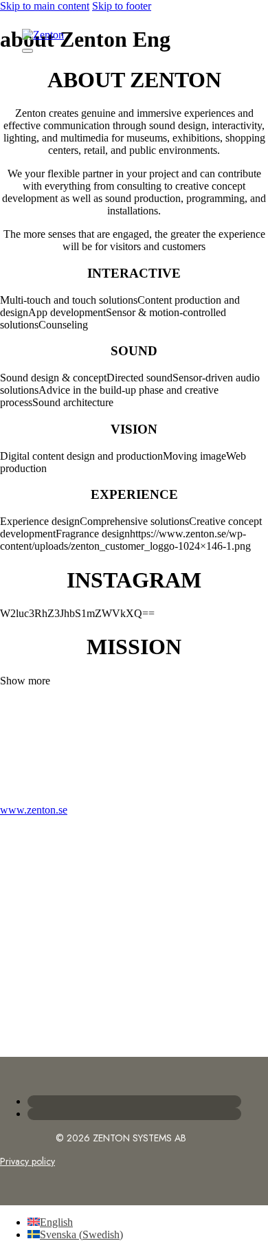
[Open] (27, 51)
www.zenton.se (33, 810)
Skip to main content (44, 6)
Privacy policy (27, 1161)
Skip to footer (121, 6)
